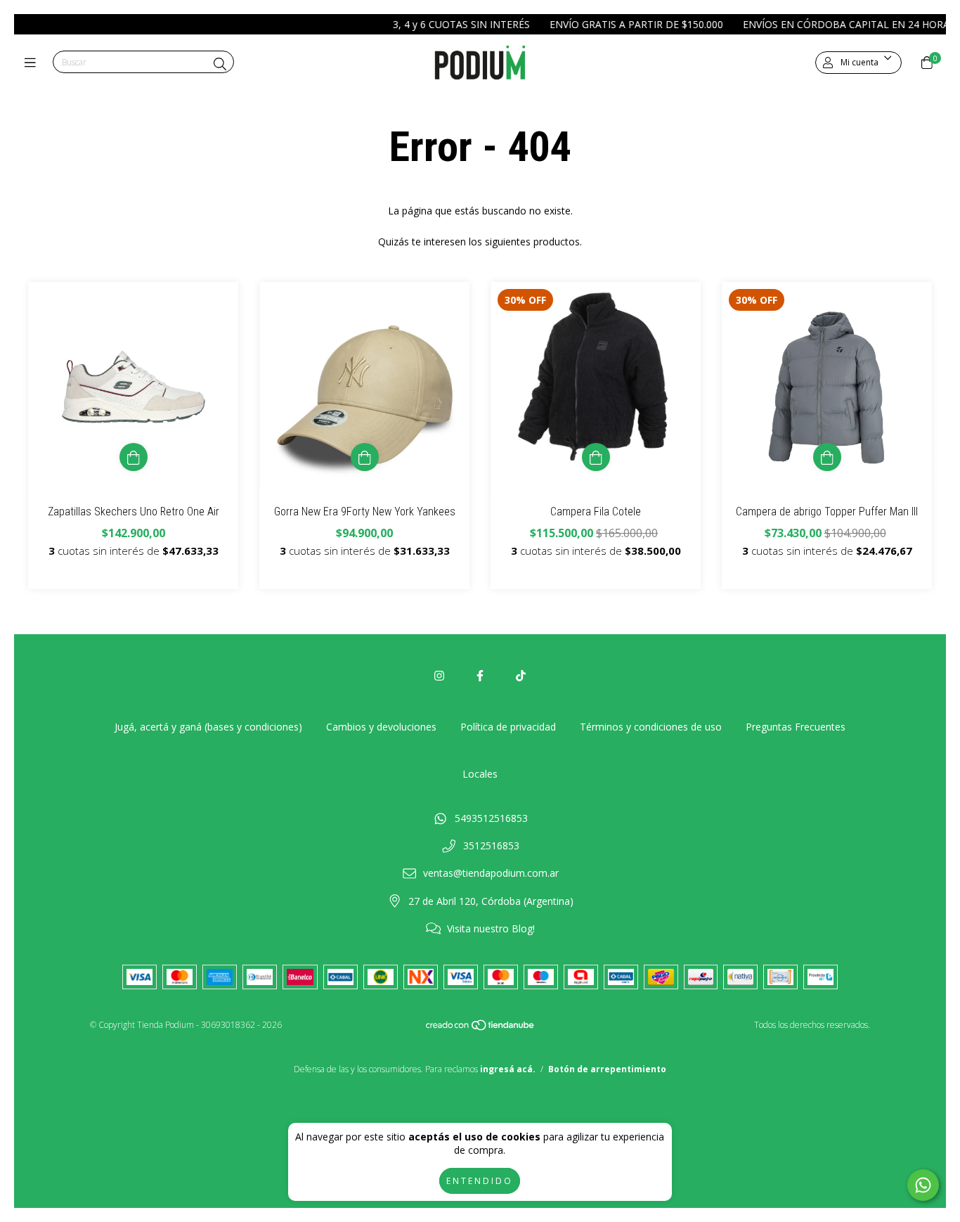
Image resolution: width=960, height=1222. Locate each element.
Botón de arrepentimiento (607, 1069)
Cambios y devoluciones (381, 726)
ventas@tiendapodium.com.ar (491, 873)
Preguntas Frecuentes (795, 726)
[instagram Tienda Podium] (439, 675)
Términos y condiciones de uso (651, 726)
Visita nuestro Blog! (491, 928)
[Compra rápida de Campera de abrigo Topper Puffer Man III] (827, 457)
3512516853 (491, 845)
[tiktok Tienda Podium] (521, 675)
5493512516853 (491, 818)
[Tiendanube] (480, 1028)
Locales (480, 773)
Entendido (479, 1181)
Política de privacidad (508, 726)
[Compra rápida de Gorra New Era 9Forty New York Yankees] (365, 457)
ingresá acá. (508, 1069)
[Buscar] (220, 64)
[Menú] (33, 63)
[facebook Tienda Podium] (480, 675)
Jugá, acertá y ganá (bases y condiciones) (208, 726)
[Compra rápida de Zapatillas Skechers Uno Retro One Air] (133, 457)
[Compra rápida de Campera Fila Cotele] (596, 457)
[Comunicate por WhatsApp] (923, 1185)
